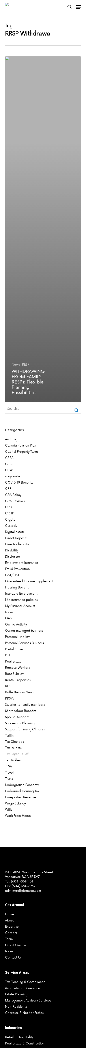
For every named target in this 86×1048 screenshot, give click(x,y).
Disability (12, 550)
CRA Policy (13, 495)
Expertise (12, 927)
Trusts (9, 779)
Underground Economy (22, 785)
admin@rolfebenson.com (23, 891)
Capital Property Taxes (21, 452)
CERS (9, 464)
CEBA (9, 458)
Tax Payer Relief (16, 754)
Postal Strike (14, 649)
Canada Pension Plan (20, 445)
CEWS (9, 470)
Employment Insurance (21, 563)
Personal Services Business (24, 643)
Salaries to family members (25, 705)
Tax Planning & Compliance (25, 982)
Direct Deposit (15, 538)
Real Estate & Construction (25, 1043)
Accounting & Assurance (22, 988)
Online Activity (16, 624)
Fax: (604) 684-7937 (20, 886)
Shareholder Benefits (20, 711)
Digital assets (14, 532)
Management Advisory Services (28, 1000)
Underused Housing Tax (22, 791)
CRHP (9, 513)
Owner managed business (24, 631)
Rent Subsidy (14, 674)
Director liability (17, 544)
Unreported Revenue (20, 797)
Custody (11, 526)
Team (9, 939)
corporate (12, 476)
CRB (8, 507)
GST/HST (12, 575)
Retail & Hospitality (19, 1037)
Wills (8, 810)
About (9, 920)
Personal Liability (17, 637)
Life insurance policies (21, 600)
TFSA (8, 766)
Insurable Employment (21, 594)
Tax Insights (13, 748)
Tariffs (9, 735)
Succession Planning (20, 723)
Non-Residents (16, 1007)
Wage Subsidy (15, 803)
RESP (25, 365)
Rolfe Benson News (19, 692)
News (16, 365)
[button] (78, 7)
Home (9, 914)
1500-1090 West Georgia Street (29, 872)
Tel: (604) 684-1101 (19, 881)
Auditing (11, 439)
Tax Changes (14, 742)
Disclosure (12, 556)
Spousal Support (17, 717)
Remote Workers (17, 668)
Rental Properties (18, 680)
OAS (8, 618)
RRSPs (9, 698)
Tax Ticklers (13, 760)
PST (7, 655)
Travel (9, 772)
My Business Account (20, 606)
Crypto (10, 519)
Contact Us (13, 957)
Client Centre (15, 945)
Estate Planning (16, 994)
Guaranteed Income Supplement (29, 581)
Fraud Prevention (17, 569)
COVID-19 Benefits (19, 482)
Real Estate (13, 661)
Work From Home (18, 816)
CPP (8, 489)
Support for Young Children (25, 729)
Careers (11, 933)
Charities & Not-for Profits (24, 1013)
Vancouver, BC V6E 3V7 (22, 877)
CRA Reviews (15, 501)
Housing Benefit (17, 587)
